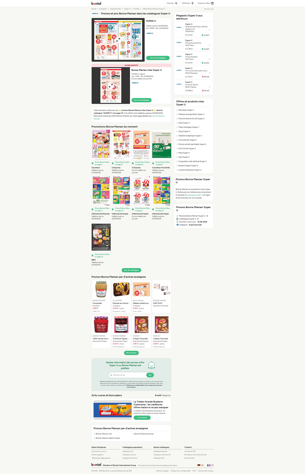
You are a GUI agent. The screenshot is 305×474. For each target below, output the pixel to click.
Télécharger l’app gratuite (101, 458)
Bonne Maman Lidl (104, 434)
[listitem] (101, 152)
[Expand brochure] (118, 40)
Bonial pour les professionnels (195, 455)
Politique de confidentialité (181, 471)
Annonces (207, 9)
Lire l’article (142, 418)
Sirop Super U (184, 131)
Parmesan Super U (186, 110)
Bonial (94, 9)
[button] (131, 40)
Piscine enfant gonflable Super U (192, 144)
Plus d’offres (131, 353)
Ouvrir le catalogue (158, 58)
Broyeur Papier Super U (188, 165)
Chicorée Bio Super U (187, 140)
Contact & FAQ (190, 451)
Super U (127, 9)
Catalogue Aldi (158, 458)
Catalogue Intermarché (162, 455)
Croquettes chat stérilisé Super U (192, 161)
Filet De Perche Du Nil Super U (191, 118)
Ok (150, 375)
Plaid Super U (184, 153)
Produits (136, 9)
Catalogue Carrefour (130, 458)
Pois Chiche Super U (187, 148)
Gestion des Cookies (206, 471)
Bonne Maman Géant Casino (108, 438)
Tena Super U (184, 123)
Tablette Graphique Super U (190, 136)
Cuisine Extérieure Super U (189, 170)
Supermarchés (115, 9)
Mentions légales (162, 471)
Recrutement (189, 458)
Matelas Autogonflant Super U (191, 114)
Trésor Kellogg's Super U (188, 127)
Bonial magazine (98, 455)
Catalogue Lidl (127, 451)
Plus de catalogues (131, 270)
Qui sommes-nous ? (99, 451)
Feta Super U (184, 157)
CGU (194, 471)
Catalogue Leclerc (129, 455)
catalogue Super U (195, 195)
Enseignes (103, 9)
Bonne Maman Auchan (144, 434)
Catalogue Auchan (160, 451)
